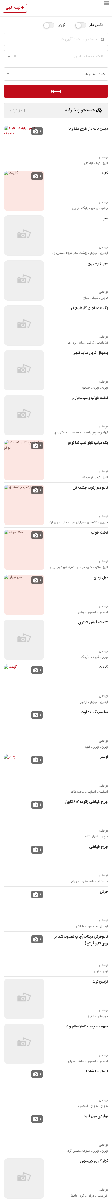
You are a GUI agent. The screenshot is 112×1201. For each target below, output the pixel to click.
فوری (62, 25)
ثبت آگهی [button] (13, 8)
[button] (106, 8)
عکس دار (96, 25)
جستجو (56, 91)
